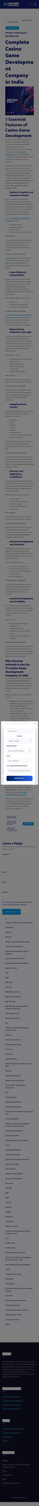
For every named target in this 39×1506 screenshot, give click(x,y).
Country (19, 736)
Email (8, 756)
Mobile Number (11, 746)
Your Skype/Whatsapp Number (16, 766)
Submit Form (19, 778)
